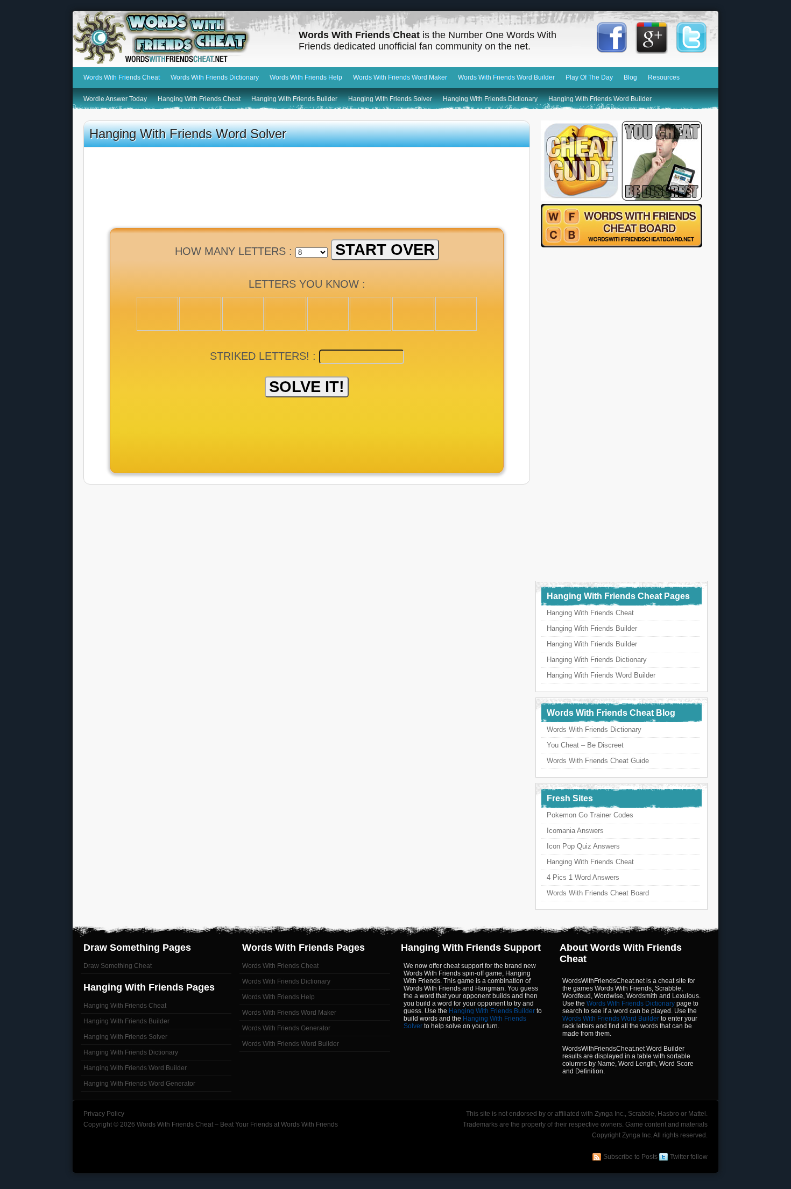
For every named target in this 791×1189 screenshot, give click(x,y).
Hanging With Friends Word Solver (187, 133)
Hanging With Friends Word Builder (600, 99)
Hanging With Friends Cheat (199, 99)
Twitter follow (689, 1156)
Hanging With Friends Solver (390, 99)
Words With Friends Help (306, 77)
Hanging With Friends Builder (294, 99)
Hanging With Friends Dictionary (490, 99)
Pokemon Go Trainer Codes (590, 815)
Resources (664, 77)
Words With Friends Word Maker (400, 77)
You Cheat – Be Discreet (585, 745)
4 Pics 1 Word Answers (583, 877)
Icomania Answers (575, 831)
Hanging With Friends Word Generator (139, 1083)
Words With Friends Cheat (180, 38)
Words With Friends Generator (286, 1028)
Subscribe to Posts (630, 1156)
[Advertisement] (307, 438)
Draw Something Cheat (117, 966)
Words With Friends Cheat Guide (598, 761)
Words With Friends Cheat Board (598, 893)
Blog (630, 77)
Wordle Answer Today (115, 99)
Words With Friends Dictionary (215, 77)
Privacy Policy (103, 1113)
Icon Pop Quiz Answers (583, 846)
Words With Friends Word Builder (506, 77)
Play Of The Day (589, 77)
